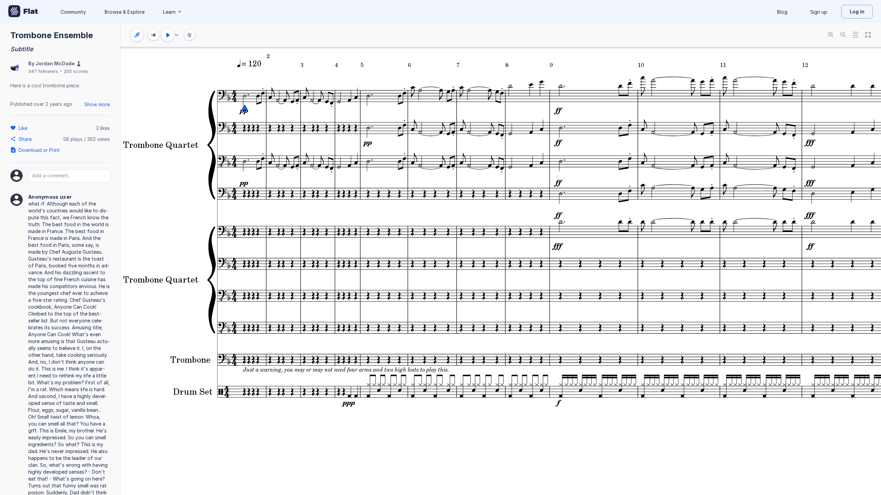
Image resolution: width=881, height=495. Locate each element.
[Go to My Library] (23, 11)
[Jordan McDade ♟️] (14, 67)
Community (73, 12)
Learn (169, 12)
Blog (782, 12)
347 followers (43, 71)
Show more (97, 104)
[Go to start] (153, 35)
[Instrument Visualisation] (189, 35)
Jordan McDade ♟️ (58, 63)
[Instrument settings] (137, 35)
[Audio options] (176, 35)
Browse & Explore (125, 12)
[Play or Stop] (167, 35)
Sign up (818, 12)
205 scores (76, 71)
